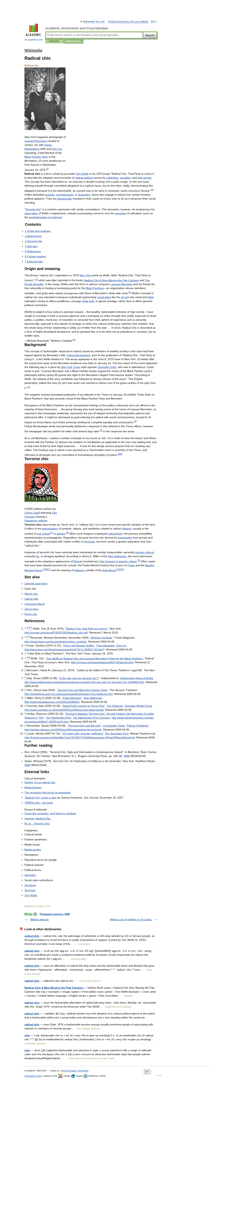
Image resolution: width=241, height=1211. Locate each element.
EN (152, 21)
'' (40, 797)
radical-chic (32, 950)
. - (38, 802)
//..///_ (55, 641)
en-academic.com (33, 39)
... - (37, 823)
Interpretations (73, 41)
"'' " (84, 725)
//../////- (62, 729)
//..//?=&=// (79, 737)
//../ (51, 701)
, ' (39, 782)
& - (111, 280)
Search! (150, 35)
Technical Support (69, 1070)
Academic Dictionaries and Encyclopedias (76, 28)
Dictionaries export (33, 1076)
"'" (86, 628)
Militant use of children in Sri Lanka (131, 919)
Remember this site (94, 21)
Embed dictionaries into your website (128, 21)
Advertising (83, 1070)
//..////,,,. (63, 649)
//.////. (102, 662)
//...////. (68, 693)
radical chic (31, 935)
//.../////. (64, 709)
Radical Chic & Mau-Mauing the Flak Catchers (53, 987)
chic (27, 1035)
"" (101, 637)
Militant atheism (39, 919)
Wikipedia (54, 41)
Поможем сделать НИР (55, 914)
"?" (79, 678)
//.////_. (56, 632)
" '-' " (82, 733)
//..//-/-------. (84, 682)
